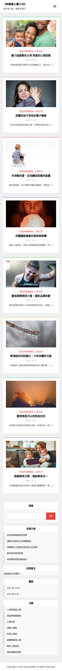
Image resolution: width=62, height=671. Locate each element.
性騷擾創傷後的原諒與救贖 (31, 236)
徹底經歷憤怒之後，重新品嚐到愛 (31, 296)
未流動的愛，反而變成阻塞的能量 (31, 176)
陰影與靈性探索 (14, 652)
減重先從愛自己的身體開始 (19, 541)
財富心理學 (12, 633)
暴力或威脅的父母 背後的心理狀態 (31, 55)
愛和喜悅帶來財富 (15, 553)
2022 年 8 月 (12, 594)
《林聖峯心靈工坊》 (15, 4)
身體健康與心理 (14, 640)
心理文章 (39, 51)
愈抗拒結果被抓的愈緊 (17, 535)
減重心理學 (12, 627)
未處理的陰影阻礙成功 (17, 559)
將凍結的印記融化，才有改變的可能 (31, 356)
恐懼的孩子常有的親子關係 (31, 115)
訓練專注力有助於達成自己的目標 (22, 547)
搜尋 (31, 505)
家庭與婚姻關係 (26, 51)
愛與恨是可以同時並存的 (31, 416)
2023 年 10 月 (13, 588)
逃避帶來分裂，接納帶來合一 (31, 476)
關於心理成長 (13, 646)
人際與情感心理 (14, 609)
